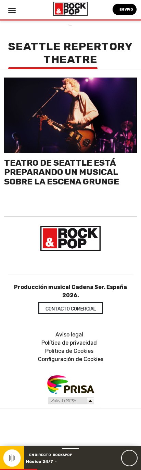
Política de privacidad (69, 343)
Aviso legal (69, 334)
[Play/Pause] (129, 458)
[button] (18, 469)
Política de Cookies (69, 351)
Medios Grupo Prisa (70, 401)
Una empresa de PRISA (70, 384)
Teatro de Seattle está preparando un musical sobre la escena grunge (61, 172)
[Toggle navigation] (12, 10)
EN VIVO (126, 9)
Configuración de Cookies (70, 359)
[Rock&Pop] (70, 238)
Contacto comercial (71, 309)
